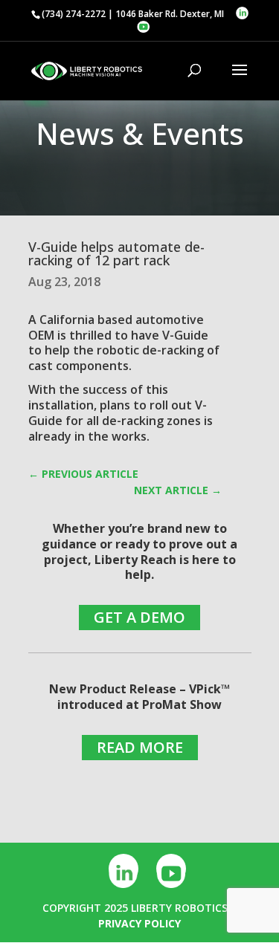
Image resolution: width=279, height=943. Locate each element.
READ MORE (140, 747)
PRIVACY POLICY (139, 923)
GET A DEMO (139, 617)
